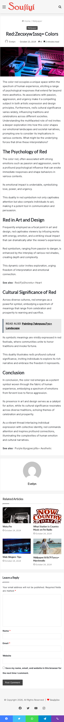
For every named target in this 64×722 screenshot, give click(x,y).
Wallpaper (37, 21)
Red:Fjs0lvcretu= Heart (28, 282)
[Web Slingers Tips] (17, 546)
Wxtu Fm (7, 526)
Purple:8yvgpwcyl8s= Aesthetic (33, 448)
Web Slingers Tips (12, 556)
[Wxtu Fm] (17, 515)
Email (6, 643)
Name (7, 630)
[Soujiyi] (21, 6)
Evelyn (32, 483)
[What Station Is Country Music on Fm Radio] (47, 515)
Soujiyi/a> (55, 699)
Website (7, 655)
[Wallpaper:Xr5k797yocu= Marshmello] (47, 546)
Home (27, 21)
